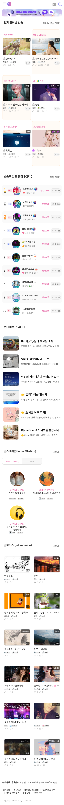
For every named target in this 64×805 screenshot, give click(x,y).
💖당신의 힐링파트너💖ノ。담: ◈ (36, 232)
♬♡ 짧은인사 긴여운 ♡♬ (33, 312)
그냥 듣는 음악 (39, 126)
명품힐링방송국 (29, 219)
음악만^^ (10, 58)
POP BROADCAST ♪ (31, 299)
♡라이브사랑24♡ (30, 308)
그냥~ (38, 150)
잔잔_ (9, 150)
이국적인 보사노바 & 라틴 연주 (46, 492)
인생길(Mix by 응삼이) (45, 758)
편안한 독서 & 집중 (17, 492)
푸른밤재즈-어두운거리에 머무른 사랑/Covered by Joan (16, 758)
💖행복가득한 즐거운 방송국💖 (35, 272)
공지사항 (6, 782)
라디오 (27, 63)
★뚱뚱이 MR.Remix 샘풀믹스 (16, 722)
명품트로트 (27, 215)
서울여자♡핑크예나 (13, 685)
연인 (36, 575)
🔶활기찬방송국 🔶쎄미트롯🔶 (35, 246)
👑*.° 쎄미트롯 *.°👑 (31, 242)
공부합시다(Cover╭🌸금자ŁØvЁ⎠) (46, 685)
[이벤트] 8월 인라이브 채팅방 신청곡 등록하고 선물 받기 (37, 782)
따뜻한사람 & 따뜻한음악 (32, 259)
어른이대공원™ (10, 80)
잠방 (37, 104)
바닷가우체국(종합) (30, 282)
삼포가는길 (27, 228)
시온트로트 (8, 35)
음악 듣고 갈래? (10, 126)
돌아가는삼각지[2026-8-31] (46, 612)
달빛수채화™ (27, 255)
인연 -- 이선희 (40, 648)
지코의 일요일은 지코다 (17, 104)
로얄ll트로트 (28, 188)
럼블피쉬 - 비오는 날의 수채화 (16, 648)
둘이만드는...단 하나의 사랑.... (47, 58)
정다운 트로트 (28, 268)
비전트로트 (27, 201)
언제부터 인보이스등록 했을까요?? (16, 612)
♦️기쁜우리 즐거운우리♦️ (33, 192)
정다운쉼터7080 (39, 35)
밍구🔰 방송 (38, 80)
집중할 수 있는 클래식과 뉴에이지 (17, 528)
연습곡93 (8, 575)
